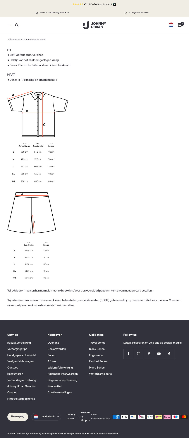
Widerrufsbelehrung (60, 367)
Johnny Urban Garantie (21, 386)
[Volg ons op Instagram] (139, 354)
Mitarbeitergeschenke (21, 398)
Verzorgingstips (17, 349)
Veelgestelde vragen (20, 361)
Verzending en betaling (21, 380)
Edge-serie (96, 355)
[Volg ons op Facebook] (128, 354)
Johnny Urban (15, 39)
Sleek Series (97, 349)
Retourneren (15, 374)
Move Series (97, 367)
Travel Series (97, 342)
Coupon (12, 392)
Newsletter (55, 386)
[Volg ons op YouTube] (159, 354)
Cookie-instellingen (60, 392)
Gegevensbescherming (62, 380)
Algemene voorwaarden (63, 374)
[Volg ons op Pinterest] (149, 354)
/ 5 (98, 5)
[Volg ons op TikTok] (169, 354)
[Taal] (171, 25)
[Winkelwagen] (180, 25)
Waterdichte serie (100, 374)
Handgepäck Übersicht (21, 355)
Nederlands (48, 416)
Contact (12, 367)
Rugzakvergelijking (19, 342)
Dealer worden (57, 349)
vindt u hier (112, 434)
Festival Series (98, 361)
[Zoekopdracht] (16, 25)
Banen (51, 355)
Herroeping (17, 416)
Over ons (53, 342)
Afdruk (52, 361)
